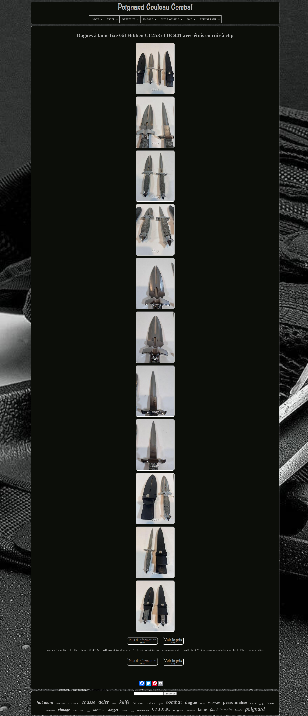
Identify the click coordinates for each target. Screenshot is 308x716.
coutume (150, 703)
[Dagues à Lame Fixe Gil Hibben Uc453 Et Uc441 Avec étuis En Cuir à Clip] (155, 69)
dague (191, 702)
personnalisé (235, 702)
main (253, 703)
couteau (161, 709)
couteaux (50, 710)
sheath (124, 710)
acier (103, 702)
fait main (45, 702)
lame (202, 709)
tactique (99, 710)
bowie (238, 710)
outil (82, 710)
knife (124, 702)
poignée (178, 710)
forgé (132, 711)
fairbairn (138, 703)
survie (261, 704)
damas (270, 703)
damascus (60, 703)
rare (202, 703)
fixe (88, 711)
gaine (161, 703)
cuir (75, 710)
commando (143, 710)
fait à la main (221, 709)
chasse (88, 702)
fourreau (214, 703)
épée (114, 703)
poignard (255, 709)
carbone (73, 703)
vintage (64, 710)
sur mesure (191, 711)
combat (174, 702)
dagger (113, 710)
